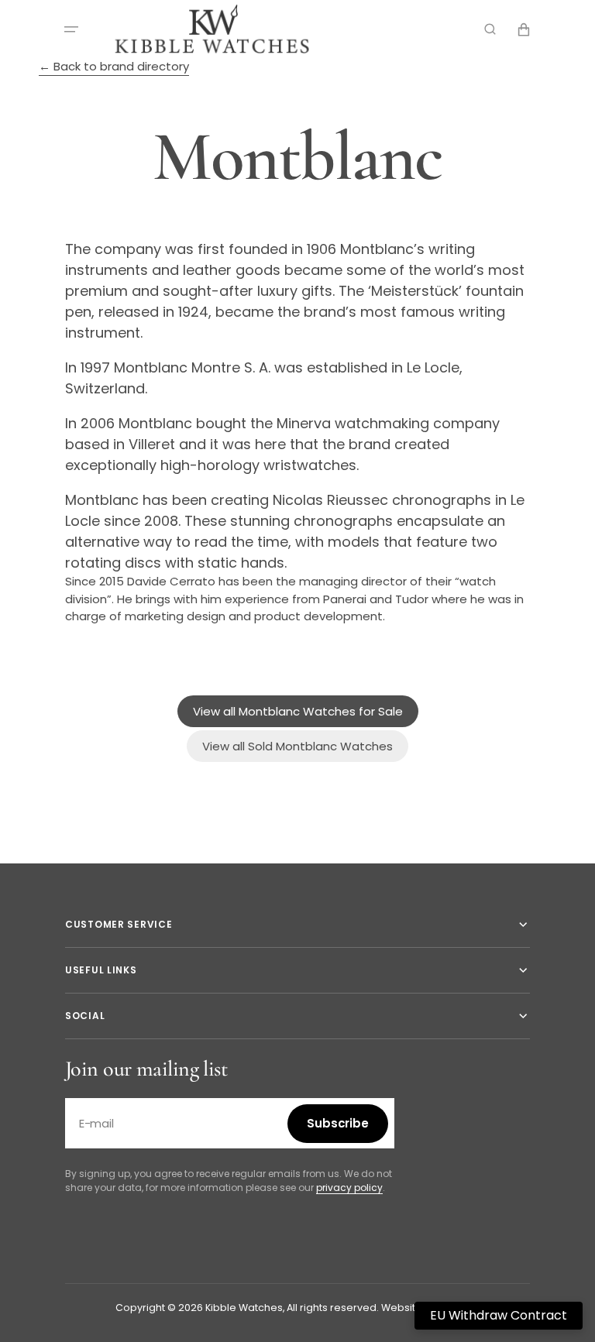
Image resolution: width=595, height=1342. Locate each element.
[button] (71, 29)
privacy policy (349, 1187)
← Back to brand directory (114, 66)
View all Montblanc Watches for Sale (298, 711)
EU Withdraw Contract (498, 1315)
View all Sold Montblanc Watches (297, 746)
